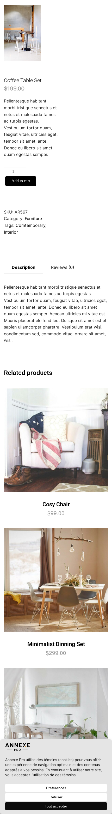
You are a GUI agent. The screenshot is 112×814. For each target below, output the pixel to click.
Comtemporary (30, 225)
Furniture (33, 218)
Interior (11, 232)
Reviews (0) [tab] (62, 267)
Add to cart (20, 181)
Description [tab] (23, 267)
